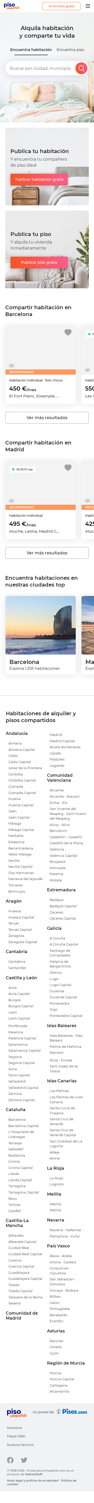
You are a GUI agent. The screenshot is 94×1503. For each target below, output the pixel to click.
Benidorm (58, 831)
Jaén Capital (19, 817)
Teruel (13, 923)
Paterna (56, 874)
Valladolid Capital (23, 1087)
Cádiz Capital (19, 762)
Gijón (54, 1353)
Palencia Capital (22, 1038)
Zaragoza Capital (22, 942)
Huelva (14, 799)
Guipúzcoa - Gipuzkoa (60, 1270)
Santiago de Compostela (60, 953)
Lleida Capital (20, 1180)
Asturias (56, 1341)
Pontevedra (59, 1003)
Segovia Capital (21, 1063)
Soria (12, 1069)
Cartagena (59, 1385)
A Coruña (57, 938)
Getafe (55, 753)
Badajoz (57, 900)
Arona (55, 1158)
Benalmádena (20, 848)
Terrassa (15, 1143)
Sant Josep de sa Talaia (64, 1068)
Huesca (14, 911)
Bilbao (55, 1296)
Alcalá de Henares (65, 747)
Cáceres (56, 912)
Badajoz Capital (63, 906)
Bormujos (16, 891)
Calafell (14, 1211)
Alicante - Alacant (65, 796)
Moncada (58, 868)
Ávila (12, 988)
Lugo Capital (61, 985)
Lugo (54, 979)
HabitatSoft (34, 1474)
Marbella (16, 836)
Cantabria (16, 961)
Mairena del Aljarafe (25, 879)
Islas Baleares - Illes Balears (66, 1038)
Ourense (57, 991)
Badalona (16, 1155)
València (57, 849)
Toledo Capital (20, 1291)
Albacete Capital (22, 1242)
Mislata (56, 880)
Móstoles (57, 759)
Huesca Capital (21, 917)
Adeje (55, 1152)
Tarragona (17, 1186)
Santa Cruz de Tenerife (61, 1121)
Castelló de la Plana (66, 843)
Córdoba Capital (22, 780)
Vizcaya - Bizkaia (64, 1290)
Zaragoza (16, 935)
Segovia (15, 1057)
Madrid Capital (62, 741)
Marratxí (57, 1052)
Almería (15, 743)
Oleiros (56, 972)
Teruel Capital (20, 929)
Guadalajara (19, 1272)
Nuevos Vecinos (20, 1445)
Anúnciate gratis (61, 6)
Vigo (53, 1009)
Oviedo (56, 1347)
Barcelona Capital (23, 1126)
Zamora (15, 1093)
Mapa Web (16, 1436)
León (12, 1012)
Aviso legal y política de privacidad (32, 1480)
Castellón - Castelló (66, 837)
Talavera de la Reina (25, 1297)
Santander (17, 968)
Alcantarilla (59, 1391)
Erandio (56, 1321)
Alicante (57, 790)
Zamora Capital (21, 1100)
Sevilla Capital (20, 866)
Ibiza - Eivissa (61, 1060)
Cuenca (14, 1260)
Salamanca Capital (24, 1050)
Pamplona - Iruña (65, 1236)
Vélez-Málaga (20, 854)
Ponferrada (17, 1026)
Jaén (12, 811)
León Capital (19, 1018)
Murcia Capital (62, 1379)
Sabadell (16, 1149)
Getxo (55, 1303)
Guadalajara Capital (25, 1278)
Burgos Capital (21, 1006)
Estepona (16, 842)
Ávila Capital (19, 994)
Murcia (55, 1373)
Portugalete (60, 1309)
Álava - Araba (61, 1256)
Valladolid (17, 1081)
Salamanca (18, 1044)
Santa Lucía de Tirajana (62, 1110)
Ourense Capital (63, 997)
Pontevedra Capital (66, 1016)
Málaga (14, 823)
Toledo (14, 1285)
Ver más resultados (47, 417)
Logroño (57, 1184)
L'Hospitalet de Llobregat (21, 1134)
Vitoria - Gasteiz (63, 1262)
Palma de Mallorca (65, 1046)
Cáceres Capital (63, 918)
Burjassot (58, 861)
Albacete (16, 1235)
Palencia (15, 1032)
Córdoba (15, 774)
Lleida (13, 1174)
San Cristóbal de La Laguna (66, 1143)
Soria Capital (19, 1075)
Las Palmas (59, 1091)
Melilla (55, 1204)
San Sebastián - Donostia (63, 1281)
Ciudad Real (18, 1248)
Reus (12, 1198)
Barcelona (17, 1119)
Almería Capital (21, 749)
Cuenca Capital (21, 1266)
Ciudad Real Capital (25, 1254)
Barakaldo (58, 1315)
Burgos (14, 1000)
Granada (15, 786)
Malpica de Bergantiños (60, 964)
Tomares (15, 885)
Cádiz (13, 755)
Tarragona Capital (23, 1192)
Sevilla (14, 860)
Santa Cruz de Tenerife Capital (63, 1132)
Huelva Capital (21, 805)
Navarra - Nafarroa (65, 1230)
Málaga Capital (21, 830)
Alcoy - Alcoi (60, 825)
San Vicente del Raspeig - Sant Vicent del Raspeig (68, 813)
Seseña (14, 1303)
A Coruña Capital (64, 944)
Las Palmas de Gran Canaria (66, 1099)
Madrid (56, 735)
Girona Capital (20, 1168)
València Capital (63, 855)
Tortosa (14, 1204)
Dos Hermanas (21, 873)
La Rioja (56, 1178)
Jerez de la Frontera (25, 768)
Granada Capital (22, 793)
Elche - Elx (58, 803)
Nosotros (14, 1428)
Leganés (57, 765)
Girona (14, 1161)
